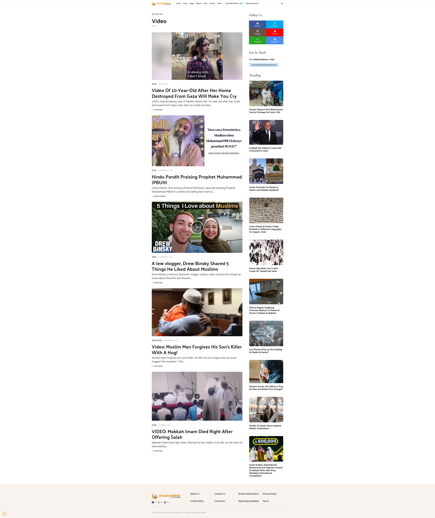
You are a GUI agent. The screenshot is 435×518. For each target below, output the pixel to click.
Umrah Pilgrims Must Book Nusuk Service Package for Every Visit (266, 110)
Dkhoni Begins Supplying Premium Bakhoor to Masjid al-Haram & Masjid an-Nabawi (264, 310)
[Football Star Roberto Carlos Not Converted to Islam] (266, 132)
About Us (194, 494)
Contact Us (219, 494)
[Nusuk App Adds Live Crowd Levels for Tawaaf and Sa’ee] (266, 252)
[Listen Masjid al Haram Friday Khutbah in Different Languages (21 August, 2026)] (266, 210)
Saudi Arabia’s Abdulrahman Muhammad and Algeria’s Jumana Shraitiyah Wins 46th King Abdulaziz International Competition (266, 470)
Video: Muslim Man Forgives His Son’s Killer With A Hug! (197, 349)
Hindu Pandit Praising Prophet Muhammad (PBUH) (197, 179)
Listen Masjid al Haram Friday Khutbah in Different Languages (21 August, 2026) (265, 229)
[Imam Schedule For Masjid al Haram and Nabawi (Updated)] (266, 171)
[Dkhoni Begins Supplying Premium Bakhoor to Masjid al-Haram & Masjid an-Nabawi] (266, 291)
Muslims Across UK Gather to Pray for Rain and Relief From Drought (266, 387)
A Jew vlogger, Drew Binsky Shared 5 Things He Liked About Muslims (190, 266)
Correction (219, 501)
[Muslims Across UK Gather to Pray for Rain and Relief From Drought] (266, 371)
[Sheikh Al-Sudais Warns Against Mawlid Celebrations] (266, 409)
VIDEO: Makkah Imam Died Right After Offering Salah (192, 434)
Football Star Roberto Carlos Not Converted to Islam (265, 149)
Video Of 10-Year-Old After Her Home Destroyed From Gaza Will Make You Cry (194, 93)
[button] (282, 3)
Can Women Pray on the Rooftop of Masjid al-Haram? (265, 350)
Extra (154, 170)
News (154, 84)
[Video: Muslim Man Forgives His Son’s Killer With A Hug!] (197, 312)
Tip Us (266, 501)
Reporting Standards (248, 501)
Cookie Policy (197, 501)
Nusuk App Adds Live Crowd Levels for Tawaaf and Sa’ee (263, 269)
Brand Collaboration (248, 494)
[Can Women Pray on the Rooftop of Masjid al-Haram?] (266, 333)
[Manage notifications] (4, 513)
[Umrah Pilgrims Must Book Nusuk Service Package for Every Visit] (266, 93)
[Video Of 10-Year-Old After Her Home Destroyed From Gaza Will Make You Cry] (197, 56)
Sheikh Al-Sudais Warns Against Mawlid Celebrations (265, 426)
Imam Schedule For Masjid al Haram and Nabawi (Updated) (264, 188)
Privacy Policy (270, 494)
